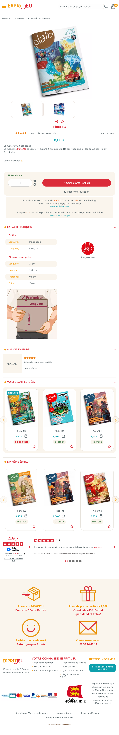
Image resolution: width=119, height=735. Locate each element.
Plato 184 (97, 431)
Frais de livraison (42, 666)
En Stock (59, 442)
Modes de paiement (44, 662)
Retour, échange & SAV (46, 670)
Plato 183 (21, 510)
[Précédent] (3, 420)
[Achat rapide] (63, 436)
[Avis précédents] (29, 547)
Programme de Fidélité (74, 662)
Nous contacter (65, 713)
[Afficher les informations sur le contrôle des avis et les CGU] (24, 554)
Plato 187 (21, 431)
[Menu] (4, 6)
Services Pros (69, 666)
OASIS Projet (52, 725)
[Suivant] (115, 420)
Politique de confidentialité (59, 717)
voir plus (98, 547)
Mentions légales (90, 713)
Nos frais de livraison (59, 206)
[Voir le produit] (26, 436)
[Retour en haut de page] (113, 726)
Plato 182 (97, 510)
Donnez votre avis (47, 133)
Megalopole (35, 241)
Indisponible (21, 442)
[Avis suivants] (114, 547)
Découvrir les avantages (59, 215)
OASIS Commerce (64, 725)
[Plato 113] (26, 109)
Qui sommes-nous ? (72, 670)
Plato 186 (59, 431)
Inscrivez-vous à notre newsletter (102, 667)
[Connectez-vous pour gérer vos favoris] (62, 122)
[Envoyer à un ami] (57, 122)
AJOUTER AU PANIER (77, 182)
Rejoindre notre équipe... (69, 675)
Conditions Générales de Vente (32, 713)
